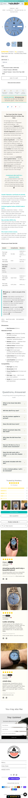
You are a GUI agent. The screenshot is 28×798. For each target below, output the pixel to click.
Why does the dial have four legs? (12, 438)
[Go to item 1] (6, 505)
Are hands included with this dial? (12, 462)
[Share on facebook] (3, 579)
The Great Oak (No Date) (4, 254)
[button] (5, 51)
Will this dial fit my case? (11, 410)
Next (17, 8)
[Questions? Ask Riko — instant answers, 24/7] (25, 794)
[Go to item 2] (16, 505)
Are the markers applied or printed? (11, 417)
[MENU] (1, 3)
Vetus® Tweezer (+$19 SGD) (10, 69)
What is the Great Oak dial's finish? (12, 403)
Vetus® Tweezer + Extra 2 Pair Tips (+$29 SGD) (13, 72)
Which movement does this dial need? (11, 430)
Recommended (20, 319)
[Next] (25, 26)
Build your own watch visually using (14, 1)
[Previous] (2, 26)
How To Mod (4, 321)
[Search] (22, 3)
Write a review (14, 512)
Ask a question (14, 516)
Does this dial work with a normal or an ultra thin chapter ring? (12, 454)
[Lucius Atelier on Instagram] (16, 775)
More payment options (14, 82)
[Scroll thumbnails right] (25, 505)
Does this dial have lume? (11, 424)
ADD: (2, 65)
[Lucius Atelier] (14, 3)
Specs (2, 319)
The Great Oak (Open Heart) (5, 277)
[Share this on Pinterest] (15, 107)
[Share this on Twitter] (8, 107)
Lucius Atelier (10, 794)
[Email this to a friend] (19, 107)
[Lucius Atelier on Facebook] (14, 775)
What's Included (10, 319)
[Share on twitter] (6, 579)
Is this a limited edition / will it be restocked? (12, 469)
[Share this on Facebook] (11, 107)
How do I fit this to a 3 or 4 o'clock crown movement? (11, 445)
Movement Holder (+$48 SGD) (11, 67)
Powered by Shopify (19, 794)
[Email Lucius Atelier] (11, 775)
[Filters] (2, 525)
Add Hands (4, 59)
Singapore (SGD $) (13, 783)
